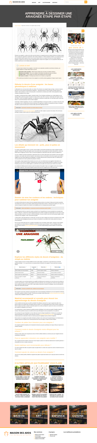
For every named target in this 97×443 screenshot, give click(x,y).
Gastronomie (46, 2)
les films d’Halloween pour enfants (56, 293)
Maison (34, 2)
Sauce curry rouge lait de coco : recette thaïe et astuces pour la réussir (22, 395)
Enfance (54, 2)
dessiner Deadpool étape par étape (47, 314)
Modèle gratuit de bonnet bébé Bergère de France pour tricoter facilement (39, 395)
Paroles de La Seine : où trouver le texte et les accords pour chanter (56, 395)
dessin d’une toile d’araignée (29, 110)
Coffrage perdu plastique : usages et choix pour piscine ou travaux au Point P (76, 98)
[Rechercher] (85, 2)
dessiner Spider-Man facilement (31, 225)
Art (39, 2)
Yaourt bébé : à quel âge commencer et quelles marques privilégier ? (22, 378)
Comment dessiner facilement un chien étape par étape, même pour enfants (76, 88)
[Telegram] (83, 43)
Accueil (16, 25)
